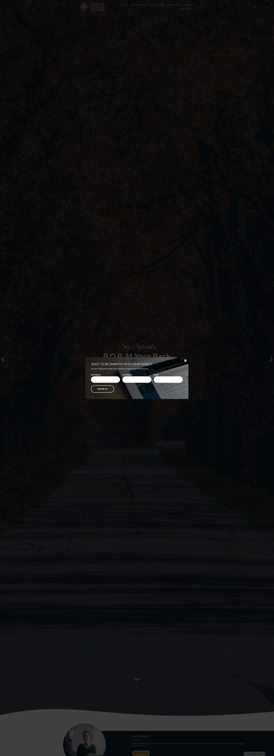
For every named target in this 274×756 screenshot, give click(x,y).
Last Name (127, 375)
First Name (96, 375)
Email (156, 375)
